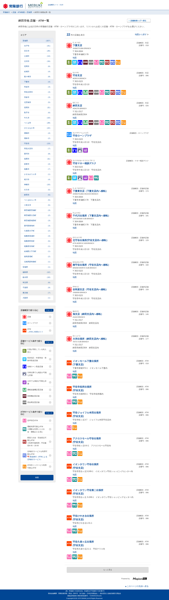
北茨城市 (37, 102)
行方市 (37, 190)
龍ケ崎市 (37, 77)
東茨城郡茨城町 (37, 210)
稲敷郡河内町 (37, 246)
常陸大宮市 (37, 149)
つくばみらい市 (37, 200)
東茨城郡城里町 (37, 220)
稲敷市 (37, 169)
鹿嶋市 (37, 133)
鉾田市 (37, 195)
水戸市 (37, 46)
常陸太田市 (37, 92)
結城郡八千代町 (37, 251)
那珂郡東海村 (37, 226)
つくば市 (37, 123)
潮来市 (37, 138)
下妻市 (37, 82)
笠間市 (37, 107)
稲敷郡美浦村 (37, 236)
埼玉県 (37, 282)
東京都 (37, 293)
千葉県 (37, 287)
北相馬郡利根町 (37, 262)
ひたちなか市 (37, 128)
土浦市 (37, 56)
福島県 (37, 272)
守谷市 (37, 143)
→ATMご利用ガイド (35, 332)
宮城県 (37, 267)
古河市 (37, 61)
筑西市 (37, 159)
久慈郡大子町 (37, 231)
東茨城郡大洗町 (37, 215)
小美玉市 (37, 205)
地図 (75, 58)
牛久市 (37, 118)
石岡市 (37, 66)
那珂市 (37, 154)
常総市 (37, 87)
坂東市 (37, 164)
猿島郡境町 (37, 256)
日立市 (37, 51)
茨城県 (37, 41)
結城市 (37, 71)
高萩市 (37, 97)
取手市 (37, 113)
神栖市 (37, 184)
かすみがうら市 (37, 174)
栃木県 (37, 277)
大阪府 (37, 298)
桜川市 (37, 179)
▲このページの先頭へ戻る (137, 586)
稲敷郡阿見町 (37, 241)
